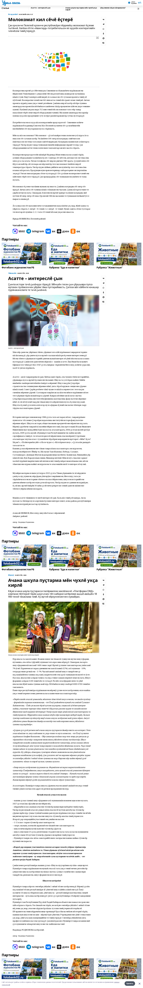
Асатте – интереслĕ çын (40, 8)
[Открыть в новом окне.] (19, 231)
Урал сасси (11, 2)
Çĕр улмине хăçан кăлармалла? (112, 8)
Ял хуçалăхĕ (13, 14)
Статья (5, 8)
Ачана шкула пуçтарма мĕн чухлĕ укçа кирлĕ (81, 9)
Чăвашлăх (12, 273)
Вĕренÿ (11, 575)
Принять (129, 983)
